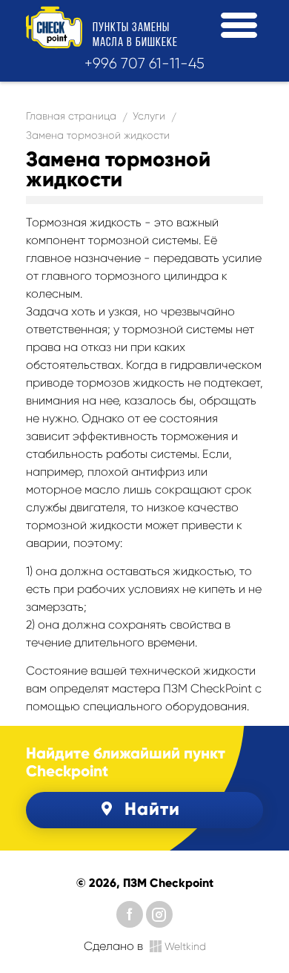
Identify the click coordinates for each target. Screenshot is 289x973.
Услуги (149, 116)
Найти (152, 808)
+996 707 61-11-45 (144, 63)
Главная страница (71, 116)
